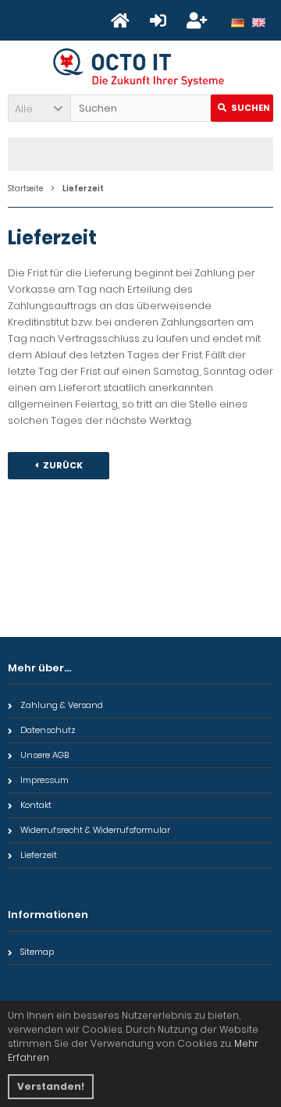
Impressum (44, 780)
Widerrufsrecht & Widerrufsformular (95, 830)
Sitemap (37, 951)
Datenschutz (48, 730)
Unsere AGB (44, 755)
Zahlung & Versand (61, 705)
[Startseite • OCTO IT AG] (141, 67)
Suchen (242, 108)
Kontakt (36, 805)
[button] (39, 108)
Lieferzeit (38, 855)
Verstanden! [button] (50, 1086)
